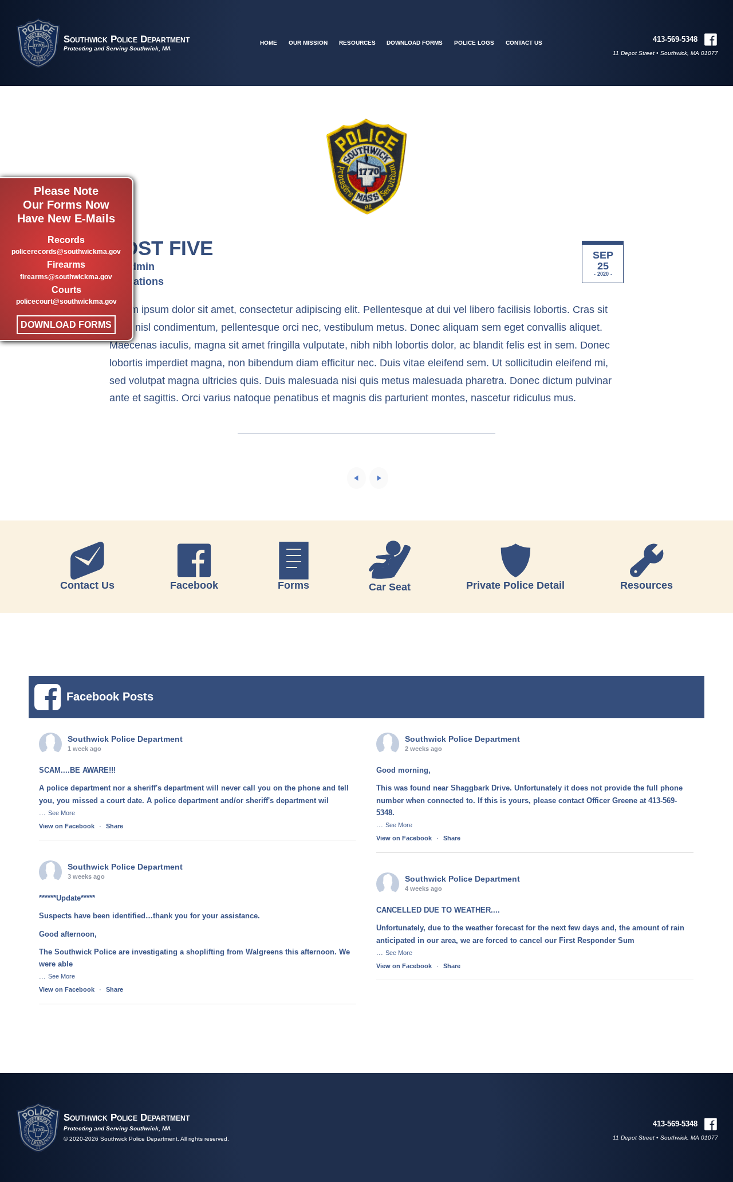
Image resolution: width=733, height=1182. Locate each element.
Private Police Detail (515, 585)
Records (66, 245)
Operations (136, 281)
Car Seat (390, 587)
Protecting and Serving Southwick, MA (117, 48)
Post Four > (378, 478)
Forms (293, 585)
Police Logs (474, 43)
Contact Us (524, 43)
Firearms (66, 270)
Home (268, 43)
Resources (357, 43)
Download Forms (66, 325)
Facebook (194, 585)
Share (114, 826)
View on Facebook (66, 826)
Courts (66, 295)
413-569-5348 (675, 39)
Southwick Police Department (127, 39)
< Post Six (356, 478)
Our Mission (308, 43)
